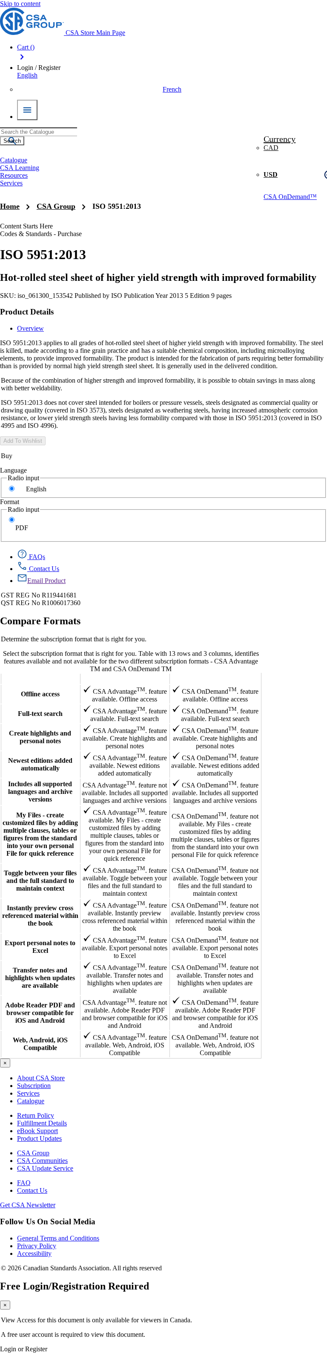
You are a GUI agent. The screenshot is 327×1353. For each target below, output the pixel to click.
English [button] (27, 75)
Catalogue (30, 1101)
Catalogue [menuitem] (13, 160)
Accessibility (34, 1253)
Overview (30, 328)
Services (28, 1093)
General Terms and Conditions (58, 1238)
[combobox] (38, 131)
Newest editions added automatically (40, 764)
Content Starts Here (26, 226)
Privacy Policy (36, 1245)
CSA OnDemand (215, 678)
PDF (21, 527)
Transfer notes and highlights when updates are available (40, 977)
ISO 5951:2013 (116, 206)
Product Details (27, 311)
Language (13, 470)
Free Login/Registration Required (74, 1286)
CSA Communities (42, 1160)
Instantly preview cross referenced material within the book (40, 915)
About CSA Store (41, 1078)
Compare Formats (40, 620)
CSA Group (56, 206)
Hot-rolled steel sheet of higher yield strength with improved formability (158, 277)
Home (10, 206)
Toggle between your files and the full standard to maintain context (40, 880)
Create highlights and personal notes (40, 737)
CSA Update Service (45, 1168)
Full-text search (40, 713)
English (36, 489)
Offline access (40, 694)
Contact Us (32, 1190)
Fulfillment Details (42, 1123)
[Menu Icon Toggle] (27, 110)
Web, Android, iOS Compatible (40, 1043)
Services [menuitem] (11, 183)
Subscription (34, 1085)
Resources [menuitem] (14, 175)
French (172, 89)
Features (40, 678)
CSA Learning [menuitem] (19, 167)
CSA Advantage (124, 678)
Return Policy (35, 1115)
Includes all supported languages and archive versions (40, 791)
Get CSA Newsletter (27, 1205)
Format (9, 501)
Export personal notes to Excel (40, 946)
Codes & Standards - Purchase (41, 233)
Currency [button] (279, 139)
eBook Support (37, 1130)
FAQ (24, 1182)
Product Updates (39, 1138)
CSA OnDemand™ (290, 196)
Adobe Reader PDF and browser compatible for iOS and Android (40, 1012)
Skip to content (20, 3)
